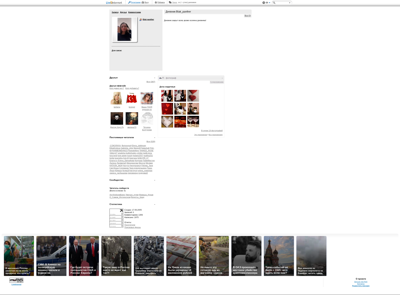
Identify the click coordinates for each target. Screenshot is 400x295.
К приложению (216, 82)
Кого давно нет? (117, 88)
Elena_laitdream (139, 146)
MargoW (137, 148)
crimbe (140, 153)
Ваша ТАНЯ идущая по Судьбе (147, 109)
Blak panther (140, 19)
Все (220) (151, 141)
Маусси (142, 163)
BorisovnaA (126, 146)
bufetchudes (131, 153)
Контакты (361, 284)
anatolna (121, 153)
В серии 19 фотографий (212, 131)
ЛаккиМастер (149, 161)
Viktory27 (114, 153)
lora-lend (113, 156)
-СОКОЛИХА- (115, 146)
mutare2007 (138, 156)
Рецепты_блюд (137, 197)
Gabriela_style (127, 148)
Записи (115, 12)
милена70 (132, 127)
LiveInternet (114, 3)
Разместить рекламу (361, 286)
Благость (114, 161)
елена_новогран (145, 171)
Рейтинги (161, 2)
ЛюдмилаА (121, 163)
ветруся (133, 171)
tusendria (119, 158)
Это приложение (200, 135)
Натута (126, 166)
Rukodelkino (133, 151)
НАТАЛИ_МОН (116, 166)
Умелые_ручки (132, 195)
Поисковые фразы (132, 227)
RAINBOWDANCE (120, 151)
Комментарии (134, 12)
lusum (129, 156)
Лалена (113, 163)
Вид (268, 3)
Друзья (123, 12)
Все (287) (151, 82)
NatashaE (145, 148)
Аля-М (126, 158)
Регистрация (136, 2)
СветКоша (114, 168)
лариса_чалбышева (118, 173)
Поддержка (263, 2)
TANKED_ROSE (146, 151)
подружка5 (143, 173)
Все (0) (248, 16)
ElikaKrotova (115, 148)
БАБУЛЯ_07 (143, 158)
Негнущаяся (135, 166)
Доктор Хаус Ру (117, 127)
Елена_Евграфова (126, 161)
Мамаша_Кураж (146, 195)
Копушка (138, 161)
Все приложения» (216, 135)
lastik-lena (147, 153)
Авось (174, 2)
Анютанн (133, 158)
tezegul (132, 107)
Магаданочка (132, 163)
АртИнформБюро (117, 195)
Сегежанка (124, 168)
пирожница (133, 173)
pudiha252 (148, 156)
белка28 (126, 171)
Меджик (149, 163)
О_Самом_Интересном (120, 197)
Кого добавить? (132, 88)
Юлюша (118, 171)
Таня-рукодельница (138, 168)
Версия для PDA (360, 282)
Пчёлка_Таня (147, 166)
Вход (147, 2)
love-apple (122, 156)
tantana (117, 107)
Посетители (129, 225)
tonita (112, 158)
